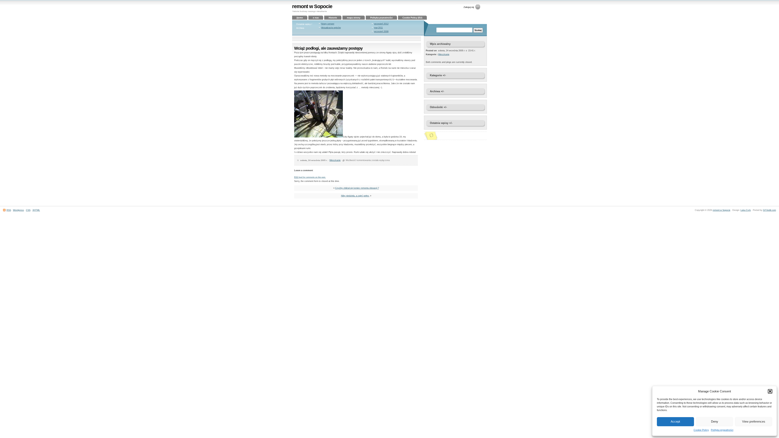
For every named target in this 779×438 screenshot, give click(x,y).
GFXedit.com (769, 210)
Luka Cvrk (745, 210)
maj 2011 (378, 27)
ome (300, 17)
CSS (28, 210)
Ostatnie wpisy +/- (441, 123)
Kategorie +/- (438, 75)
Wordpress (18, 210)
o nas (316, 17)
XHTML (36, 210)
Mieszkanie (335, 160)
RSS (8, 210)
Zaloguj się (469, 7)
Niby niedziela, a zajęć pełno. (355, 195)
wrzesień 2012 (381, 24)
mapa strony (353, 17)
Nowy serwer (327, 24)
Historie (333, 17)
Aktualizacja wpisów (331, 27)
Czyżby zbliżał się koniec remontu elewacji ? (357, 188)
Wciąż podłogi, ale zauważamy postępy (328, 48)
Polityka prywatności (722, 430)
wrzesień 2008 (381, 31)
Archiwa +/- (437, 91)
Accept (675, 421)
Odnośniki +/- (438, 107)
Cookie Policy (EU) (412, 17)
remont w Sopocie (312, 6)
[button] (770, 391)
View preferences (753, 421)
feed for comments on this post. (310, 177)
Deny (714, 421)
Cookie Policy (701, 430)
